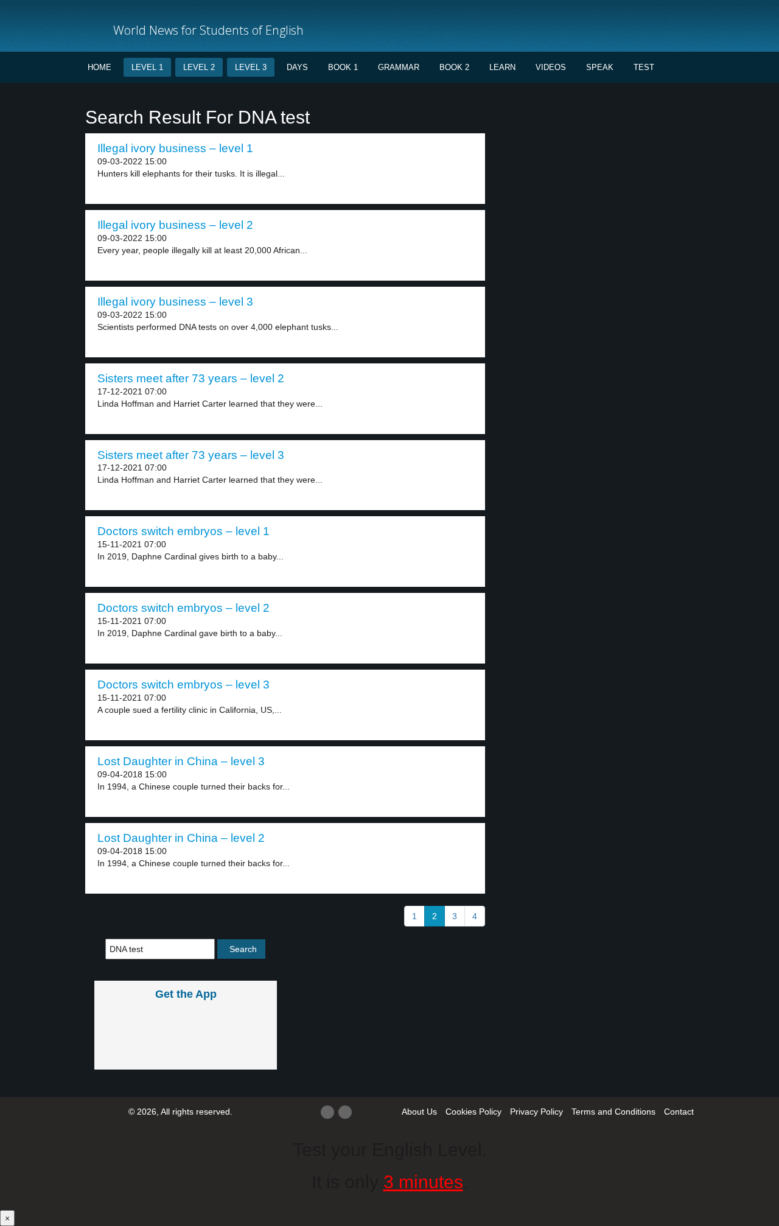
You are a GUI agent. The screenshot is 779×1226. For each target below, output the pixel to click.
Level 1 (147, 67)
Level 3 (251, 67)
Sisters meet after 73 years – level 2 (190, 378)
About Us (419, 1111)
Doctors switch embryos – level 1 (183, 531)
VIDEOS (551, 67)
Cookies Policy (473, 1111)
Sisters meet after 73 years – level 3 (190, 455)
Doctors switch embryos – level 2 (183, 607)
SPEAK (599, 67)
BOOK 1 (343, 67)
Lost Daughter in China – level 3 (181, 761)
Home (99, 67)
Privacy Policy (536, 1111)
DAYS (297, 67)
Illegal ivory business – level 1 (175, 148)
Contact (679, 1111)
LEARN (502, 67)
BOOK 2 (454, 67)
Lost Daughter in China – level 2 (181, 838)
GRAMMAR (398, 67)
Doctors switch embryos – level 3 (183, 684)
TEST (644, 67)
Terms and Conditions (613, 1111)
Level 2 (199, 67)
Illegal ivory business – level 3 (175, 301)
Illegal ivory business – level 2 (175, 225)
